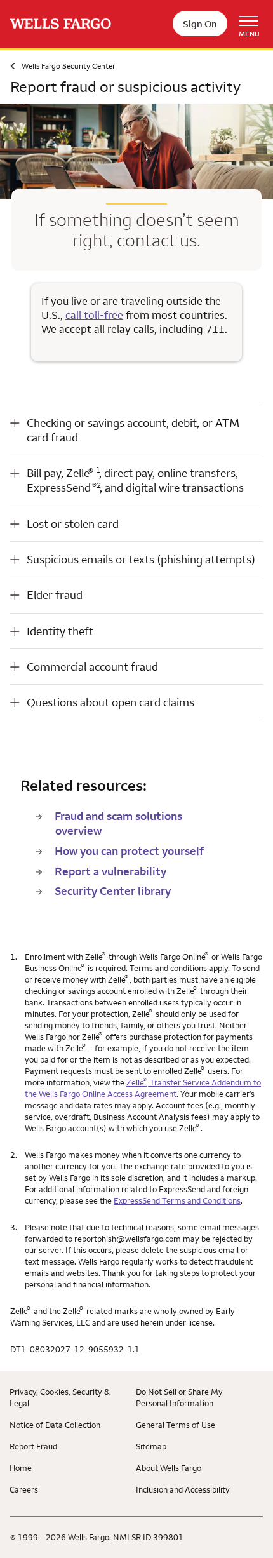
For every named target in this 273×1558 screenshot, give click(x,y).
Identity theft (60, 631)
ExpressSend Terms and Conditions (177, 1200)
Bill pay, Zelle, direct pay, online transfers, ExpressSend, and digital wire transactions (135, 480)
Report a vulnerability (110, 871)
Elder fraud (55, 595)
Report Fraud (33, 1446)
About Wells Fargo (168, 1468)
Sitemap (151, 1446)
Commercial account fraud (92, 666)
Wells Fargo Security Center (68, 66)
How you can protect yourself (129, 850)
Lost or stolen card (73, 523)
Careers (24, 1489)
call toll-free (94, 315)
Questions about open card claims (110, 702)
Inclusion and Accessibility (183, 1489)
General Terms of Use (175, 1425)
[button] (136, 430)
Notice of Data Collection (55, 1425)
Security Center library (113, 890)
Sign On (200, 24)
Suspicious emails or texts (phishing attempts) (141, 559)
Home (21, 1468)
